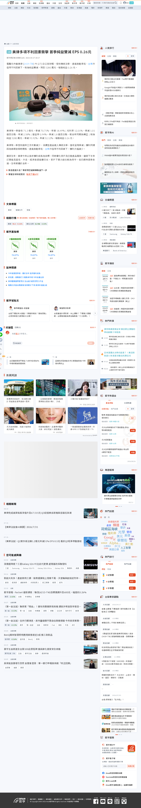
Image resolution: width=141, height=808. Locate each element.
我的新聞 (121, 8)
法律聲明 (88, 799)
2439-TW (28, 63)
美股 (34, 3)
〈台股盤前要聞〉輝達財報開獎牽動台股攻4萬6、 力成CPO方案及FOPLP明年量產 (51, 400)
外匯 (54, 3)
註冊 (131, 3)
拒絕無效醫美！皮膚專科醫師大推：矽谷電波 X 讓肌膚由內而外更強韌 (51, 428)
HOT (111, 276)
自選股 (130, 8)
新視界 (100, 8)
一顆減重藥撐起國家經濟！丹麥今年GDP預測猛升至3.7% (82, 427)
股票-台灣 (112, 434)
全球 (60, 3)
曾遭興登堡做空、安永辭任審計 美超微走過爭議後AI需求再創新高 (19, 400)
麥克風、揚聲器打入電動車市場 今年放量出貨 (26, 277)
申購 (133, 430)
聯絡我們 (67, 799)
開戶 (133, 418)
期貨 (72, 8)
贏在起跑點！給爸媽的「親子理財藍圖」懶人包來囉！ (38, 218)
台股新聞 (15, 44)
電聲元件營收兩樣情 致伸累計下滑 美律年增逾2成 (27, 285)
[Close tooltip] (19, 364)
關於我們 (33, 799)
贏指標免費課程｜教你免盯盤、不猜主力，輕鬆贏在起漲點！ (122, 278)
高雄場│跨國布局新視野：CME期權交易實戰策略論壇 (122, 310)
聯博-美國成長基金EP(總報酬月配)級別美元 (115, 416)
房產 (86, 8)
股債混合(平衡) (114, 456)
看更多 (91, 300)
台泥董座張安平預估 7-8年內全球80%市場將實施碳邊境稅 (24, 362)
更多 (132, 56)
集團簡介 (41, 799)
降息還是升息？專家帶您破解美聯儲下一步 (27, 170)
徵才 (73, 799)
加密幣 (66, 3)
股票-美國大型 (114, 421)
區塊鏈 (79, 8)
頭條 (9, 8)
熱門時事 (45, 8)
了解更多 (91, 231)
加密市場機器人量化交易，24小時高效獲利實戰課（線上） (122, 299)
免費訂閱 (131, 766)
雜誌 (113, 8)
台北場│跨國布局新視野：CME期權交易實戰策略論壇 (122, 289)
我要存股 (91, 218)
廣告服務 (49, 799)
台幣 (90, 63)
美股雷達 (113, 240)
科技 (28, 8)
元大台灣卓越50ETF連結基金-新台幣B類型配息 (115, 428)
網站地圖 (80, 799)
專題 (107, 8)
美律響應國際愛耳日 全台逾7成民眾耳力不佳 (25, 281)
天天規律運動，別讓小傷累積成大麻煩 (19, 427)
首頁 (17, 3)
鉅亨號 (82, 3)
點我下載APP (32, 174)
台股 (28, 3)
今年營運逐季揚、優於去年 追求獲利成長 (24, 273)
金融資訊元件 (58, 799)
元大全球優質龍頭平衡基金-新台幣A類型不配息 (115, 450)
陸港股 (41, 3)
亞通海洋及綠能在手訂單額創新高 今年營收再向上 (70, 362)
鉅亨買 (74, 3)
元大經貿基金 (107, 439)
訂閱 (89, 3)
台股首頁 (82, 218)
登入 (127, 3)
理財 (93, 8)
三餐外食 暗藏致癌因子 (80, 399)
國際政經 (113, 206)
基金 (48, 3)
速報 (53, 8)
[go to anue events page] (121, 2)
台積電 (111, 581)
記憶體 (111, 574)
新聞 (22, 3)
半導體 (111, 588)
